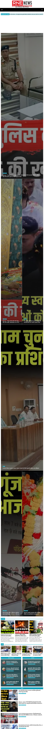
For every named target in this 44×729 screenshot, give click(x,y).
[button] (1, 9)
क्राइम (22, 688)
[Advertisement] (22, 24)
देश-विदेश (3, 618)
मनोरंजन (32, 658)
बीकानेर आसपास (11, 658)
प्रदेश (2, 644)
